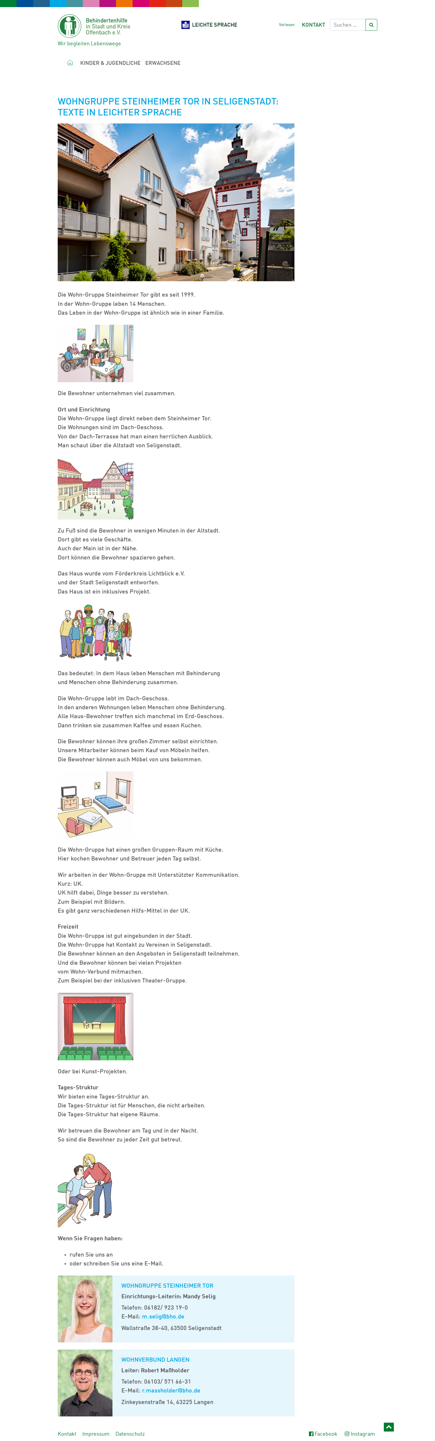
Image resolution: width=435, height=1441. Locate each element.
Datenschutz (130, 1434)
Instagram (363, 1434)
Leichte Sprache (214, 25)
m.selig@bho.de (163, 1317)
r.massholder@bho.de (170, 1391)
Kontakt (313, 25)
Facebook (326, 1434)
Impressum (95, 1434)
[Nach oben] (388, 1427)
